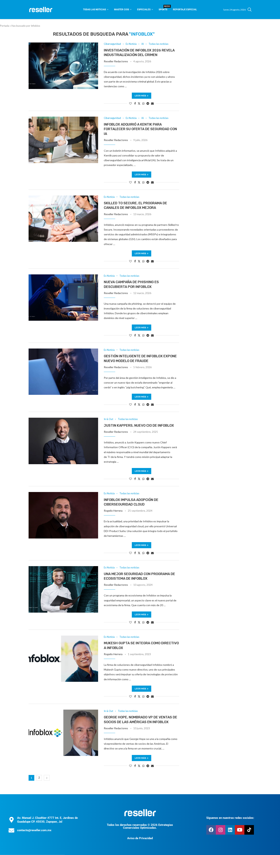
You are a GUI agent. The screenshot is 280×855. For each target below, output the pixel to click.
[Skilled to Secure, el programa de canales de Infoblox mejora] (63, 219)
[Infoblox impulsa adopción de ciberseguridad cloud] (63, 515)
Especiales (143, 9)
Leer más (140, 95)
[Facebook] (211, 830)
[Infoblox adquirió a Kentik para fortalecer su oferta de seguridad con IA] (63, 140)
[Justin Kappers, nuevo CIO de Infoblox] (63, 441)
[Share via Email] (152, 103)
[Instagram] (220, 830)
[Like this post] (130, 103)
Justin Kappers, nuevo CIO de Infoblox (139, 425)
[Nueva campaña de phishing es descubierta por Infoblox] (63, 297)
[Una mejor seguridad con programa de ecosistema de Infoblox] (63, 589)
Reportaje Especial (185, 9)
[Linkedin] (230, 830)
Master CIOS (121, 9)
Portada (4, 25)
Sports (163, 8)
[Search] (249, 9)
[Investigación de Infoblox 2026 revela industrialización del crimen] (63, 65)
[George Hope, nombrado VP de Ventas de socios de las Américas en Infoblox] (63, 733)
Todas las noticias (94, 9)
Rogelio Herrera (113, 510)
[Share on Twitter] (139, 103)
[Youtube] (239, 830)
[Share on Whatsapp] (143, 103)
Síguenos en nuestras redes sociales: (230, 818)
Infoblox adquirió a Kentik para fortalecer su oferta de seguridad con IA (140, 129)
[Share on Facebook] (135, 103)
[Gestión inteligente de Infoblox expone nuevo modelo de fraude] (63, 372)
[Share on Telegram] (147, 103)
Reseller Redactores (116, 61)
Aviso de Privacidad (140, 838)
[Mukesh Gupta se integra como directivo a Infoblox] (63, 658)
